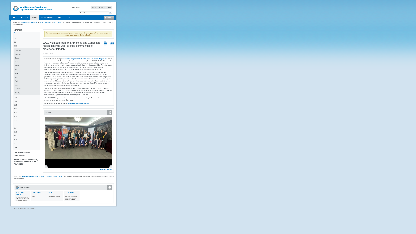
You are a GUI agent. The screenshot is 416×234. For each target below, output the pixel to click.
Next (111, 167)
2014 (15, 128)
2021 (15, 101)
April (59, 22)
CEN (50, 193)
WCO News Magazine (22, 152)
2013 (15, 132)
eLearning (69, 193)
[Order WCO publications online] (44, 199)
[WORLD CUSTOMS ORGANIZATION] (13, 17)
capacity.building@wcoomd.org (78, 103)
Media (41, 22)
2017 (15, 116)
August (17, 66)
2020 (15, 105)
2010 (15, 143)
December (18, 50)
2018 (15, 113)
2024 (15, 42)
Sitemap (94, 7)
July (16, 69)
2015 (15, 124)
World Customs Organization (29, 22)
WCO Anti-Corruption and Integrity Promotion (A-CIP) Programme (85, 59)
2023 (54, 22)
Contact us (102, 7)
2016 (15, 120)
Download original (106, 169)
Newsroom (48, 22)
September (18, 62)
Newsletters (19, 156)
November (18, 54)
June (16, 73)
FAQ (109, 7)
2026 (15, 34)
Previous (47, 167)
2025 (15, 38)
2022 (15, 97)
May (16, 77)
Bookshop (36, 193)
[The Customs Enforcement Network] (61, 199)
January (17, 92)
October (17, 58)
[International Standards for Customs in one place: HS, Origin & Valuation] (28, 199)
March (17, 85)
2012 (15, 136)
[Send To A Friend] (112, 44)
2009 (15, 147)
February (17, 89)
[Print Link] (105, 44)
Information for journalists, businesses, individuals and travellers (26, 162)
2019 (15, 109)
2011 (15, 140)
